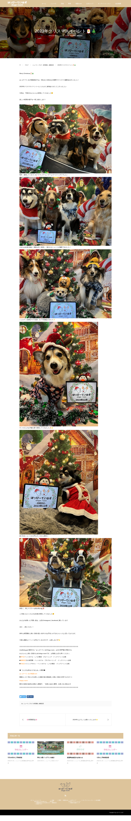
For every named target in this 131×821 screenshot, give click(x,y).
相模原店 (79, 35)
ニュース (53, 3)
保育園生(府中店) (26, 760)
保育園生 (73, 35)
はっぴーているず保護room (28, 673)
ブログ (67, 35)
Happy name (23, 680)
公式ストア (89, 3)
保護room (79, 3)
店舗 (62, 3)
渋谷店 (22, 663)
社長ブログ (39, 804)
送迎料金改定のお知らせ (75, 757)
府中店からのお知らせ (40, 801)
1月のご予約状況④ (103, 757)
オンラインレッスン (104, 3)
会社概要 (118, 3)
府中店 (22, 657)
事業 (69, 3)
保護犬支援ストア (75, 802)
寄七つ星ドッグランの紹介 (46, 757)
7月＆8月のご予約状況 (15, 757)
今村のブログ (55, 760)
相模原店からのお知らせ (43, 802)
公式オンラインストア (74, 801)
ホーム (44, 3)
